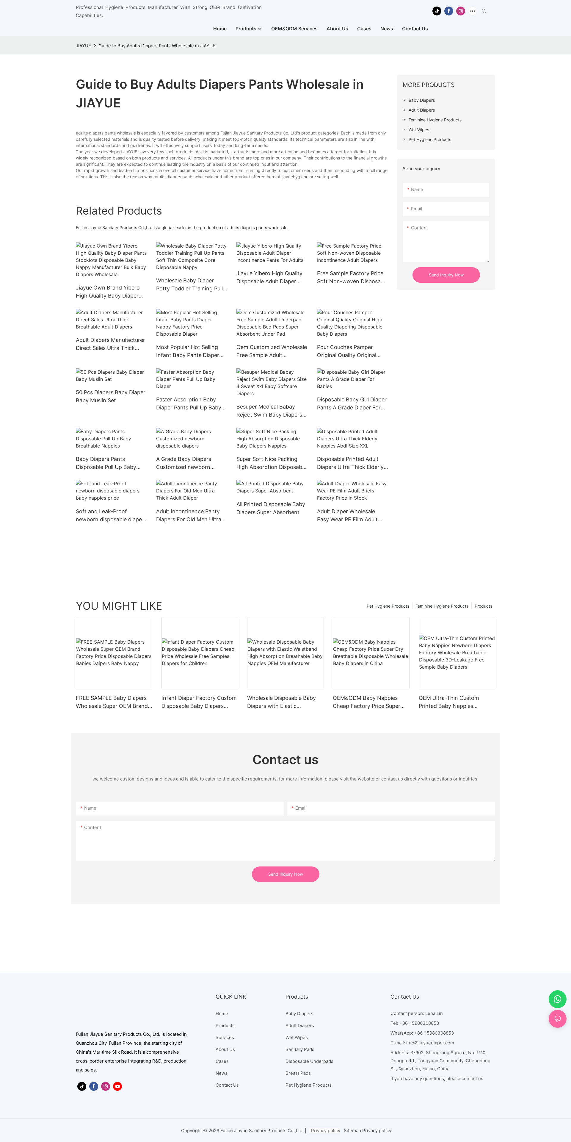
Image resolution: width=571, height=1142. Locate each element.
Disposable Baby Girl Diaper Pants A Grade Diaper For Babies (352, 404)
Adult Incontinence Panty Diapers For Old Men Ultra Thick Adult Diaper (188, 515)
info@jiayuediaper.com (430, 1043)
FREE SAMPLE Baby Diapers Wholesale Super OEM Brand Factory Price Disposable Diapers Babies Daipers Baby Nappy (112, 702)
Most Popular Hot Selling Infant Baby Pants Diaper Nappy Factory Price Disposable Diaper (187, 351)
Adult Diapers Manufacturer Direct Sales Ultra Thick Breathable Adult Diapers (110, 344)
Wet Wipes (297, 1037)
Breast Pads (298, 1073)
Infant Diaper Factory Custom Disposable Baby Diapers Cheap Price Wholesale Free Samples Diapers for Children (199, 702)
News (222, 1073)
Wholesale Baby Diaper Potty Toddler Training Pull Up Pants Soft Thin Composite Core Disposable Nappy (191, 284)
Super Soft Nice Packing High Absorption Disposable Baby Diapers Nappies (271, 463)
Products (483, 605)
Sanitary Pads (300, 1049)
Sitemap (352, 1130)
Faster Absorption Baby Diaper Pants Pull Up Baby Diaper (188, 404)
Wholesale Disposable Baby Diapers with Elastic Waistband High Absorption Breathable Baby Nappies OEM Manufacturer (281, 702)
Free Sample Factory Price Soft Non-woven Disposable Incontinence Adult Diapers (352, 277)
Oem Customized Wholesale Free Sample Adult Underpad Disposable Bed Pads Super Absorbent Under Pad (271, 351)
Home (222, 1013)
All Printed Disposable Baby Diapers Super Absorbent (270, 508)
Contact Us (227, 1085)
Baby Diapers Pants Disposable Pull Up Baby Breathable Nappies (106, 463)
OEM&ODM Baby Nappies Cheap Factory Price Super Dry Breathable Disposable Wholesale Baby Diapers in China (366, 702)
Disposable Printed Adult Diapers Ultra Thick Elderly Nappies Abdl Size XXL (350, 463)
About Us (225, 1049)
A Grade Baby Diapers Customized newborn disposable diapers (183, 463)
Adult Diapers (300, 1025)
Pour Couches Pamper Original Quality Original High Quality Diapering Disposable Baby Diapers (348, 351)
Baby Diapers (299, 1013)
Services (225, 1037)
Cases (222, 1061)
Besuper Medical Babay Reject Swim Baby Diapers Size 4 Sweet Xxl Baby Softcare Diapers (269, 411)
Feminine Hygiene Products (441, 605)
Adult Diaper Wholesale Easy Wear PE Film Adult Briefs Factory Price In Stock (347, 515)
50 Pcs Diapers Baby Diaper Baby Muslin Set (110, 396)
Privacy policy (325, 1130)
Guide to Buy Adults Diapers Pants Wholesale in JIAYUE (156, 46)
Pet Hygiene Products (388, 605)
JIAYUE (83, 46)
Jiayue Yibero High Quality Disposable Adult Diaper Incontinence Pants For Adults (269, 277)
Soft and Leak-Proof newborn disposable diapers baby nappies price (111, 515)
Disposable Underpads (309, 1061)
